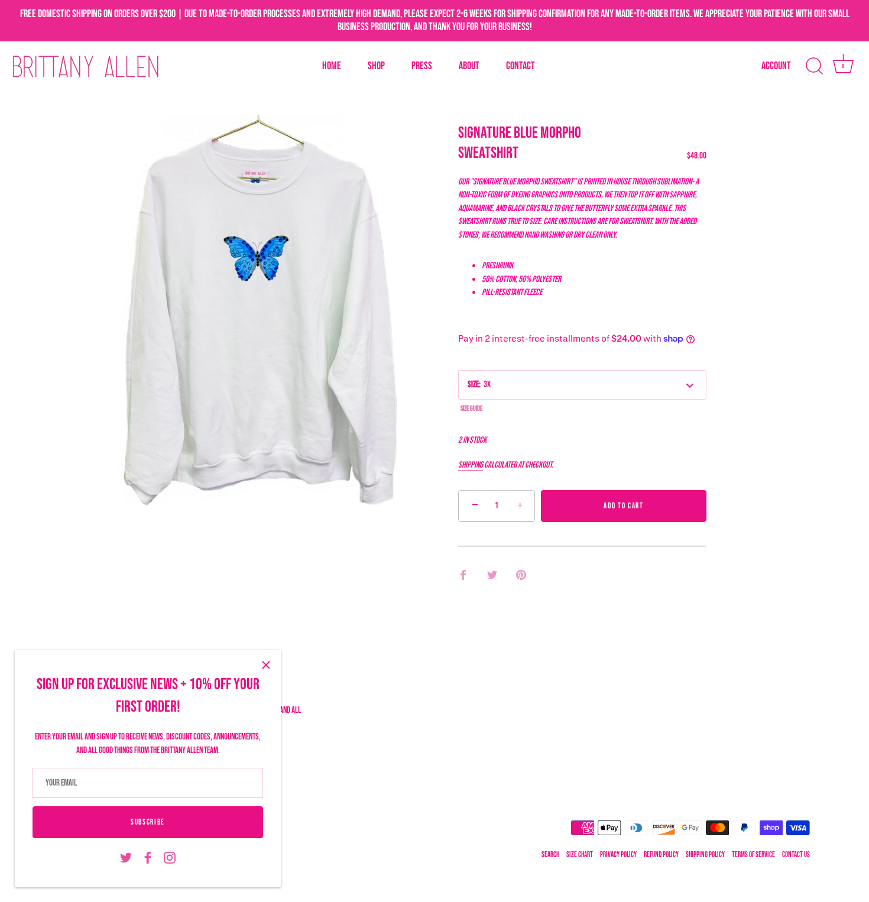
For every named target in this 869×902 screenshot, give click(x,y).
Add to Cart (624, 506)
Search (550, 855)
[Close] (266, 665)
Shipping (470, 465)
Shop (376, 66)
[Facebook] (148, 858)
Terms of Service (753, 855)
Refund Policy (661, 855)
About (469, 66)
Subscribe (148, 822)
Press (421, 66)
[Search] (814, 66)
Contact (520, 66)
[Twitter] (126, 858)
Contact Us (796, 855)
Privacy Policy (618, 855)
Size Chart (579, 855)
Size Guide (471, 408)
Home (331, 66)
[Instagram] (170, 858)
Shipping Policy (705, 855)
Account (776, 66)
